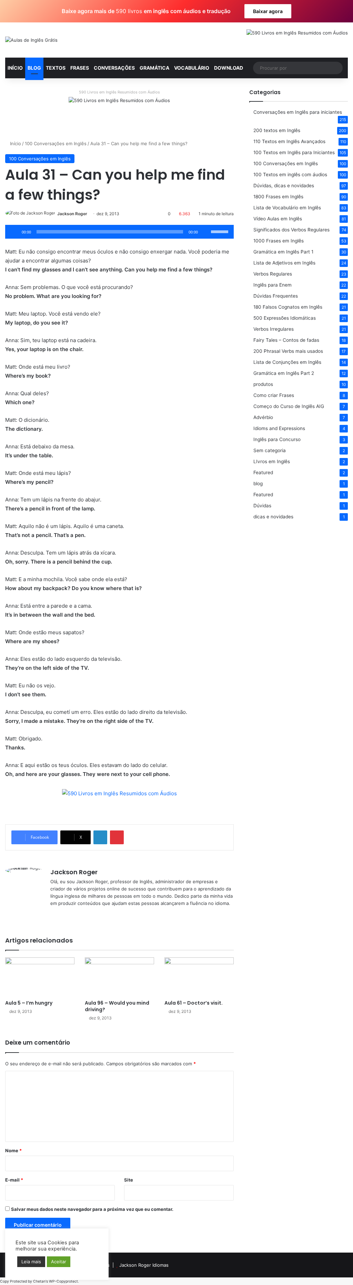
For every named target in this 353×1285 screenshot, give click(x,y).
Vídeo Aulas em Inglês (277, 218)
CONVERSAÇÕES (114, 68)
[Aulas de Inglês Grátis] (31, 40)
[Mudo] (205, 231)
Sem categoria (269, 450)
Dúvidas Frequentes (275, 296)
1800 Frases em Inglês (278, 196)
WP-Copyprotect (63, 1281)
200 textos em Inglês (276, 130)
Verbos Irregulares (273, 329)
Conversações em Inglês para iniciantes (297, 112)
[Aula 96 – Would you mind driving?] (119, 976)
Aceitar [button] (58, 1261)
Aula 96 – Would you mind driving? (117, 1006)
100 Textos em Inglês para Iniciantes (294, 152)
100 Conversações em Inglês (56, 143)
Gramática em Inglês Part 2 (283, 373)
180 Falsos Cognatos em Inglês (287, 307)
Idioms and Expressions (279, 428)
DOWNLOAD (228, 68)
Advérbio (263, 417)
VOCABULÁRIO (191, 68)
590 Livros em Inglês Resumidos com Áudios (119, 92)
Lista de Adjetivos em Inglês (284, 263)
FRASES (79, 68)
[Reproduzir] (14, 231)
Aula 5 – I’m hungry (28, 1002)
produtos (263, 384)
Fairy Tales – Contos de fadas (286, 340)
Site (128, 1180)
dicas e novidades (273, 516)
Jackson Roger (72, 213)
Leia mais (31, 1261)
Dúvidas (262, 505)
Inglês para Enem (272, 285)
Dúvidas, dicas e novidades (283, 185)
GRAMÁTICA (154, 68)
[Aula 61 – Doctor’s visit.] (199, 976)
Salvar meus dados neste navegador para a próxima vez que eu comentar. (92, 1209)
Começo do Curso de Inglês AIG (288, 406)
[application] (119, 232)
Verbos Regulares (272, 274)
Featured (263, 472)
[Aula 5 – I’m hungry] (39, 976)
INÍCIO (15, 68)
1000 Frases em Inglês (278, 240)
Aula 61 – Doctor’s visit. (193, 1002)
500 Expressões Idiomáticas (284, 318)
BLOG (34, 68)
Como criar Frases (273, 395)
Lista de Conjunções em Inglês (287, 362)
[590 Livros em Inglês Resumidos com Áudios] (119, 113)
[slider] (220, 231)
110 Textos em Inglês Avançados (289, 141)
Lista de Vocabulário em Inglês (287, 207)
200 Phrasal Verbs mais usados (288, 351)
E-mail (14, 1180)
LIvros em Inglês (271, 461)
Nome (13, 1150)
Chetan (39, 1281)
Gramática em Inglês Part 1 (283, 252)
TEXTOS (55, 68)
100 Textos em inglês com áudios (290, 174)
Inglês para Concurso (277, 439)
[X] (63, 914)
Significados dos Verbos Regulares (291, 229)
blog (258, 483)
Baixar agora (268, 11)
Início (15, 143)
